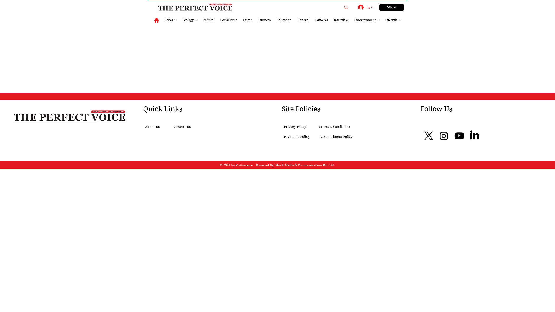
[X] (428, 135)
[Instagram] (443, 135)
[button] (346, 7)
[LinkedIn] (474, 135)
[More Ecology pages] (196, 20)
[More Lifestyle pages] (400, 20)
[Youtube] (459, 135)
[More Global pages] (175, 20)
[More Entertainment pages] (378, 20)
